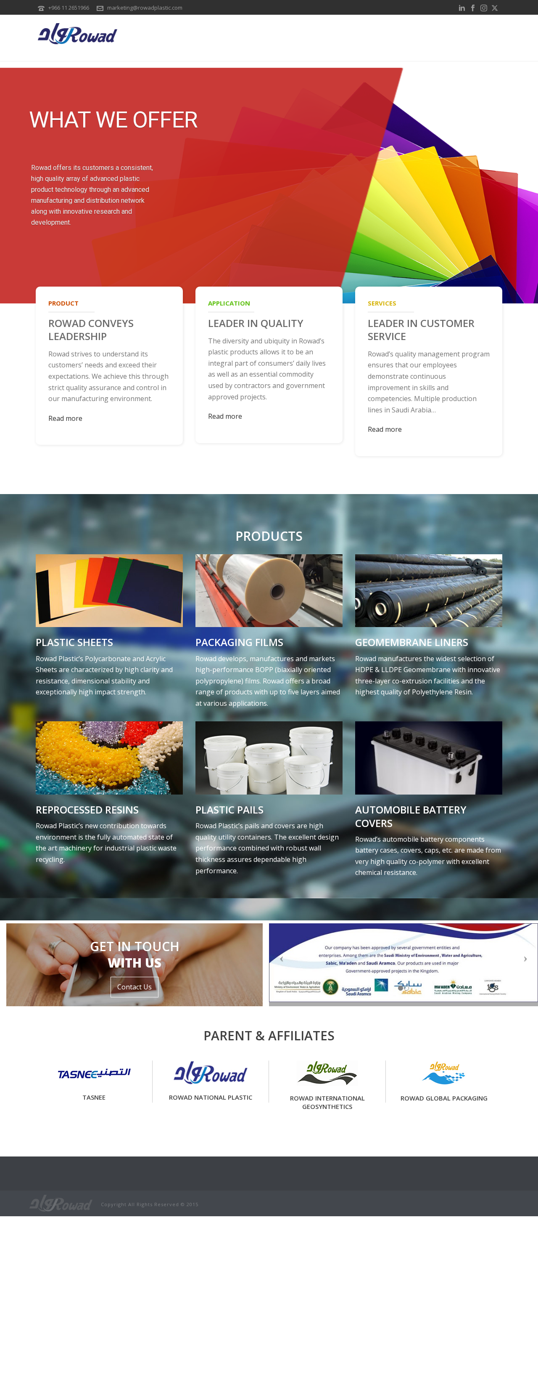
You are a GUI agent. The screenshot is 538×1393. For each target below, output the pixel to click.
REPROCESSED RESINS (87, 809)
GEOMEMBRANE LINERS (411, 642)
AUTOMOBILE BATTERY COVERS (411, 816)
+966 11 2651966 (68, 7)
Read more (65, 418)
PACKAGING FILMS (239, 642)
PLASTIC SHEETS (74, 642)
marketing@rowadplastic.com (144, 7)
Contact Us (134, 987)
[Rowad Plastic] (60, 1203)
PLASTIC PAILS (229, 809)
